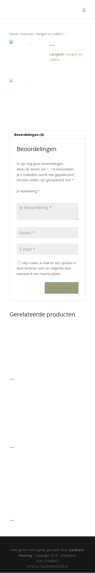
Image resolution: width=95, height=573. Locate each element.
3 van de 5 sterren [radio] (32, 196)
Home (13, 34)
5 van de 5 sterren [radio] (45, 196)
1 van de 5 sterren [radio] (19, 196)
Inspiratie (26, 34)
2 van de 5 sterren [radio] (26, 196)
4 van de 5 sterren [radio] (39, 196)
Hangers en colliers (49, 34)
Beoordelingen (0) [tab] (29, 134)
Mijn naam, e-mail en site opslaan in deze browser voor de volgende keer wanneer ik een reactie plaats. (46, 268)
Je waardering (28, 191)
